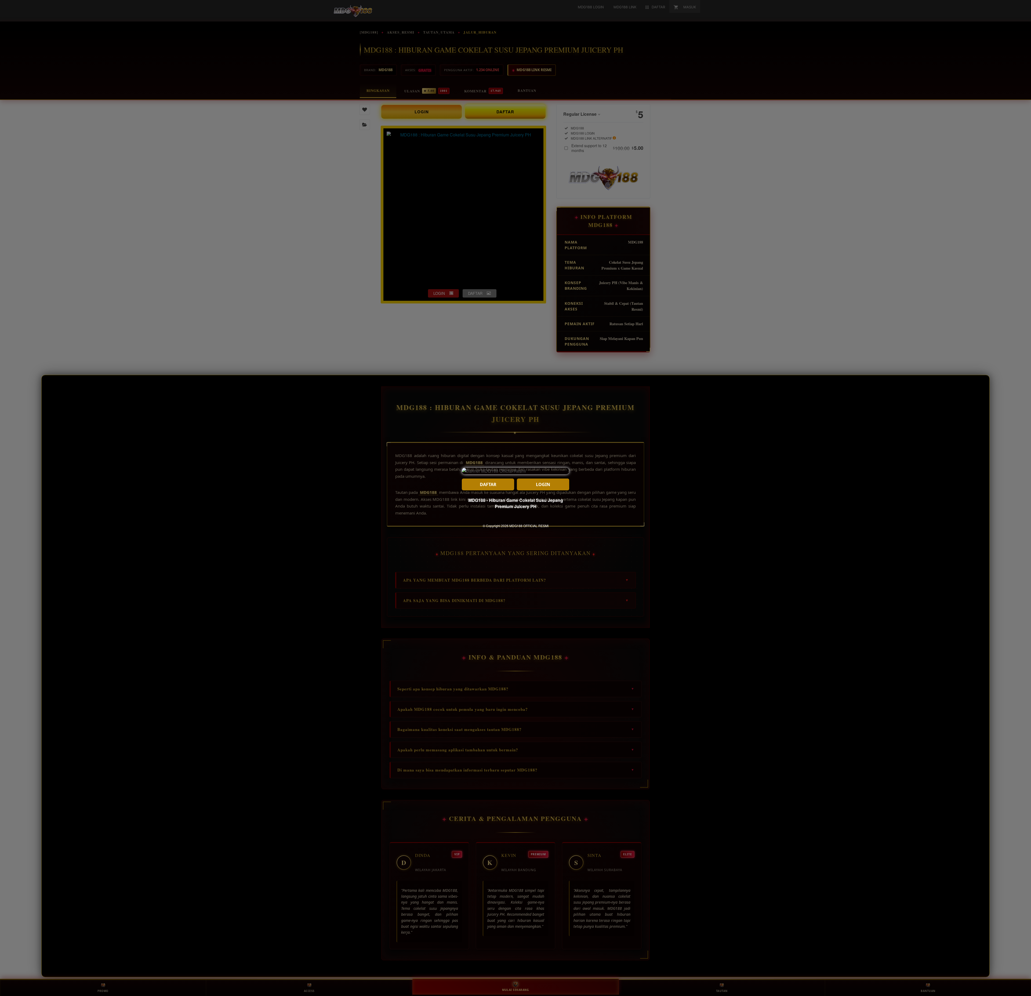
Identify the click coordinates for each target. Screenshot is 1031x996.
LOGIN (543, 484)
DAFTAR (488, 484)
